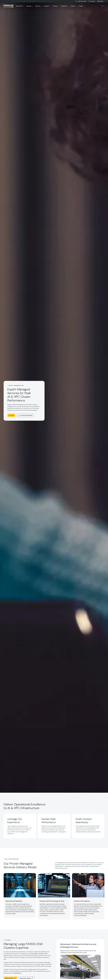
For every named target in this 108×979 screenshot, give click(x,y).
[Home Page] (9, 6)
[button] (101, 1)
